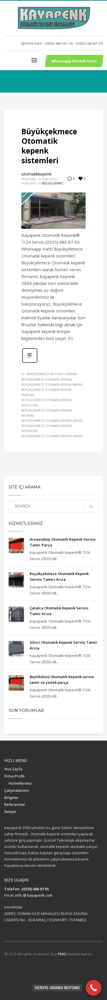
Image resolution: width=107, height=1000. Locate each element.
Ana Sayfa (13, 768)
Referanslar (14, 804)
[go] (91, 507)
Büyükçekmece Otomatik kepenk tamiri (51, 436)
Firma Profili (14, 776)
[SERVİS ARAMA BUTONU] (93, 988)
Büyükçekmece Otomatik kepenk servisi (52, 421)
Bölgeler (11, 797)
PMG (62, 953)
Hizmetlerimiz (20, 783)
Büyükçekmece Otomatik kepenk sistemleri (49, 146)
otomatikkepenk (36, 174)
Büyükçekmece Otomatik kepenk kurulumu (46, 402)
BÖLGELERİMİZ (52, 183)
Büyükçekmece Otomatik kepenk (46, 379)
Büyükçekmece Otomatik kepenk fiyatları (46, 392)
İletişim (10, 811)
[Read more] (29, 362)
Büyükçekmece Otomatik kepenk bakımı (51, 385)
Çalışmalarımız (16, 790)
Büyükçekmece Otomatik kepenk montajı (46, 413)
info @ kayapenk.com (34, 895)
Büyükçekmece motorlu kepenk (52, 374)
